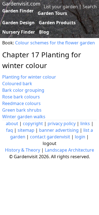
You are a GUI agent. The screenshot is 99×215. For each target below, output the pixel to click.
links (85, 123)
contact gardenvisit (50, 137)
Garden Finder (18, 11)
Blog (44, 32)
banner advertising (59, 130)
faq (9, 130)
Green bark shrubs (22, 110)
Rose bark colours (21, 97)
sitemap (26, 130)
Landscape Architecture (69, 150)
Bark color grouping (23, 90)
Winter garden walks (23, 117)
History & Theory (22, 150)
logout (49, 143)
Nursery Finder (18, 32)
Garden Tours (52, 13)
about (12, 123)
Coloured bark (17, 83)
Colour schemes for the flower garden (55, 43)
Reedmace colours (21, 103)
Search (89, 7)
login (80, 137)
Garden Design (18, 23)
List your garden (61, 7)
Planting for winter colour (29, 77)
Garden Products (57, 23)
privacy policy (62, 123)
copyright (33, 123)
